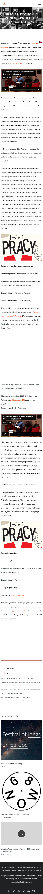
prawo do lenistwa (23, 689)
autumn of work (16, 678)
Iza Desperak (5, 682)
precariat (4, 693)
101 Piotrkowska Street (18, 63)
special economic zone (15, 693)
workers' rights (25, 697)
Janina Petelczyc (26, 682)
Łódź (24, 701)
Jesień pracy (36, 682)
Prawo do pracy (35, 689)
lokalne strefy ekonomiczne (21, 686)
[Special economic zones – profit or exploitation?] (3, 673)
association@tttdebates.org (21, 882)
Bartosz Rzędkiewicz (28, 678)
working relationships (7, 701)
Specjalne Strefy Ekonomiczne (10, 697)
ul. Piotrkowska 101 (17, 400)
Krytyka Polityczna (6, 686)
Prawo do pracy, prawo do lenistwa (14, 611)
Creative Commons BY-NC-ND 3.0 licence (26, 871)
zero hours (19, 701)
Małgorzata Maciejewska (8, 689)
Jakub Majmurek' (15, 682)
